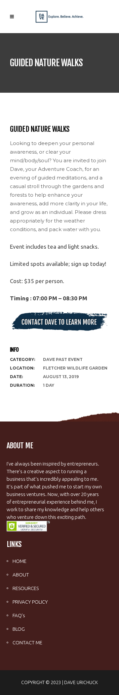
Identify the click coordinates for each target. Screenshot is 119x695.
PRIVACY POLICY (30, 602)
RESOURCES (26, 588)
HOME (19, 561)
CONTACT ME (27, 642)
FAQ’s (19, 615)
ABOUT (21, 574)
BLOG (19, 629)
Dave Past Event (63, 359)
